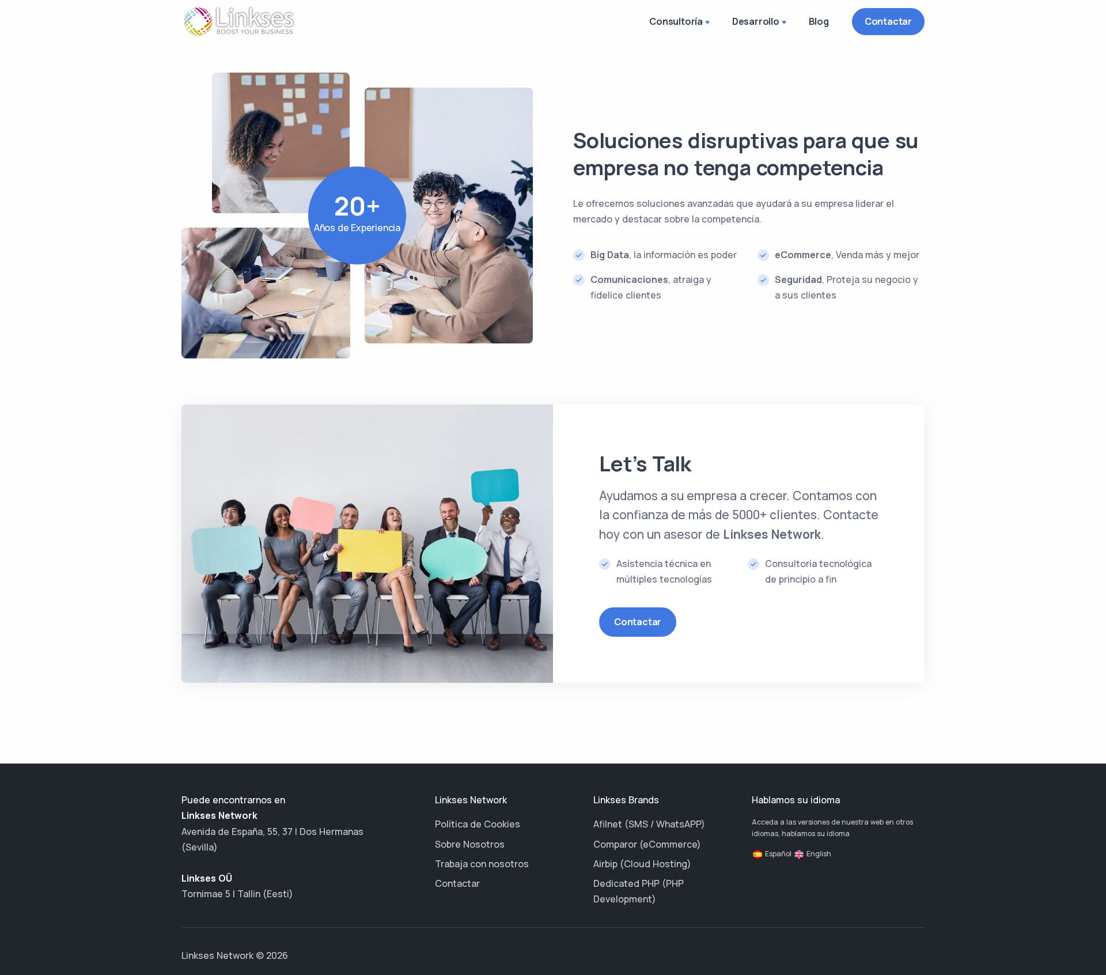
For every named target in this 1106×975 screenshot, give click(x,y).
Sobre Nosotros (470, 844)
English (818, 854)
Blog (819, 21)
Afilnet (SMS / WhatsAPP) (649, 824)
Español (777, 854)
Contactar (888, 21)
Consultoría (676, 21)
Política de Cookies (477, 824)
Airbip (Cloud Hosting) (642, 863)
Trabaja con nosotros (482, 863)
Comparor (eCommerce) (647, 844)
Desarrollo (755, 21)
